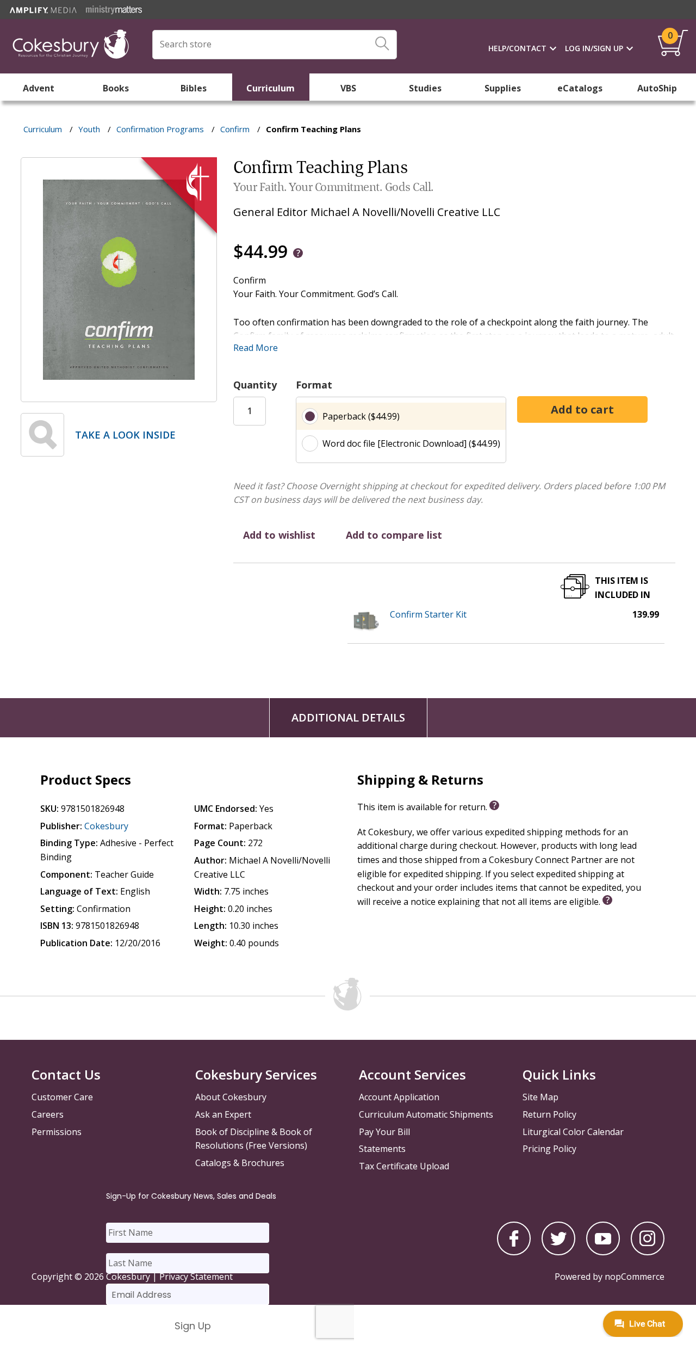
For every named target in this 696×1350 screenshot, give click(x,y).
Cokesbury (106, 826)
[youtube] (603, 1252)
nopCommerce (634, 1277)
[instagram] (647, 1252)
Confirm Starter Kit (428, 614)
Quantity (255, 384)
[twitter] (558, 1252)
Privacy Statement (196, 1277)
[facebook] (514, 1252)
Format (314, 384)
